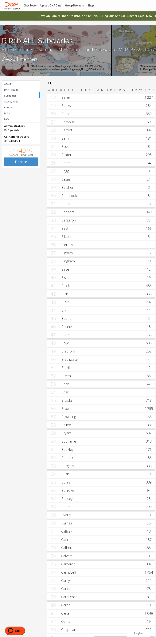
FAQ (6, 119)
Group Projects (71, 6)
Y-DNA (75, 16)
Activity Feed (11, 101)
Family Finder (60, 16)
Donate (21, 161)
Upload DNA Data (49, 6)
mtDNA (93, 16)
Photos (8, 107)
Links (7, 113)
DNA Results (11, 89)
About (7, 84)
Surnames (10, 95)
